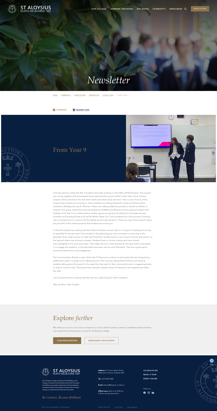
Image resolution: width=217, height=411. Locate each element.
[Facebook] (144, 393)
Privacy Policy (118, 407)
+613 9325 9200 (107, 379)
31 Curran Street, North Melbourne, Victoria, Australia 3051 (111, 371)
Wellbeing (143, 9)
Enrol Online (150, 379)
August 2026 (108, 95)
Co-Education (150, 370)
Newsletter (94, 95)
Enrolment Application (101, 340)
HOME (55, 95)
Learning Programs (121, 9)
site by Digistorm (132, 407)
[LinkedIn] (153, 393)
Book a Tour (200, 9)
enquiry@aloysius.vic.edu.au (113, 385)
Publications (80, 95)
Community (159, 9)
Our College (99, 9)
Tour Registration (67, 340)
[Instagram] (149, 393)
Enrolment (176, 9)
